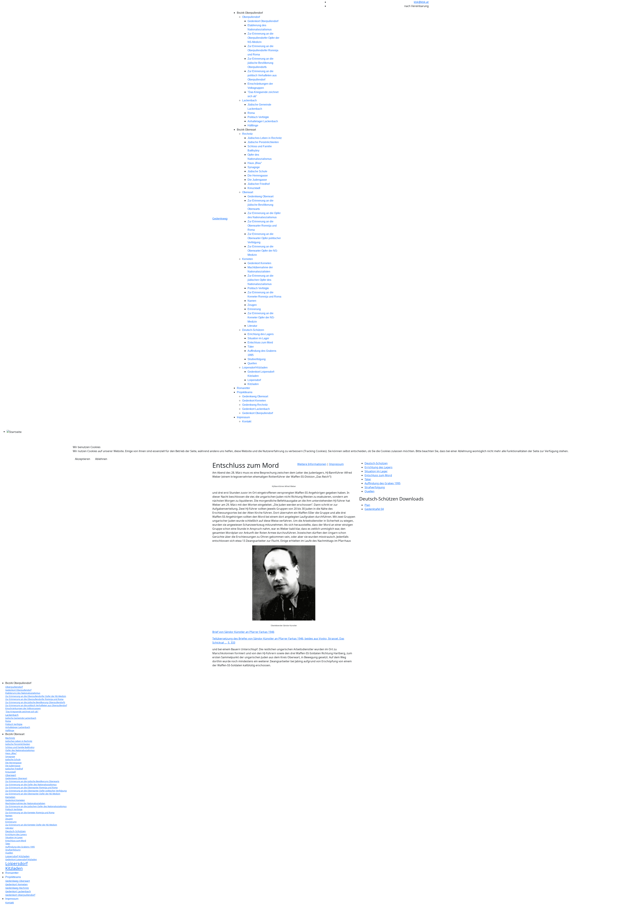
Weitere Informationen (311, 464)
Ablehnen (101, 459)
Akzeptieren (82, 459)
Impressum (336, 464)
